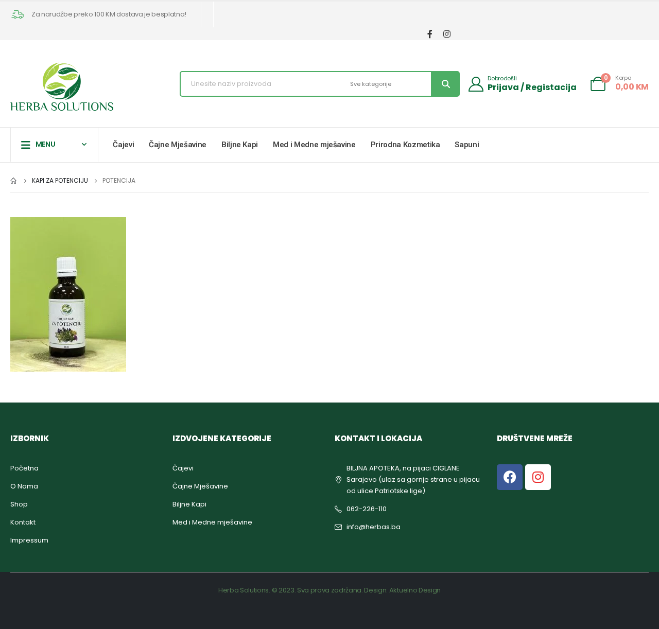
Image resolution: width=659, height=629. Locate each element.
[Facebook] (429, 33)
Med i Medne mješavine (314, 144)
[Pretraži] (445, 84)
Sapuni (467, 144)
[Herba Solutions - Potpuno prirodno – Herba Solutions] (61, 86)
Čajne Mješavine (177, 144)
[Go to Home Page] (14, 180)
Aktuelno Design (415, 590)
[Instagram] (446, 33)
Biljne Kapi (239, 144)
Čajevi (123, 144)
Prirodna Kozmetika (405, 144)
